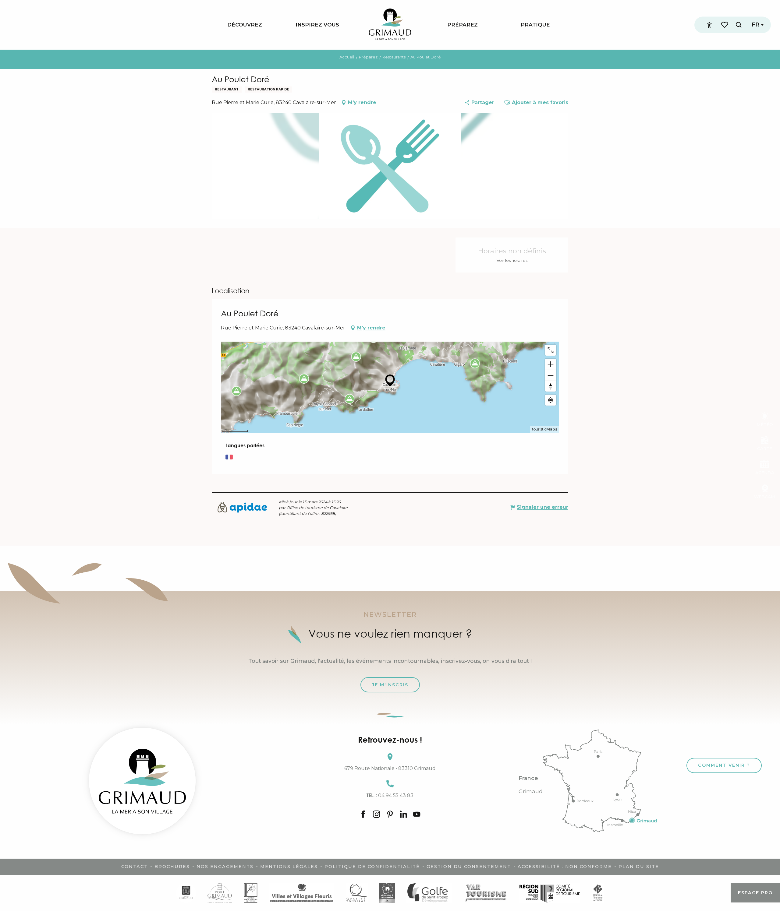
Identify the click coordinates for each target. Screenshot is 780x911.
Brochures (172, 866)
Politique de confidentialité (372, 866)
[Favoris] (725, 25)
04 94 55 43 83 (390, 795)
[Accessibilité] (709, 25)
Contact (134, 866)
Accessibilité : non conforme (565, 866)
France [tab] (528, 778)
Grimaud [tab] (531, 791)
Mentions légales (289, 866)
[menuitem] (244, 25)
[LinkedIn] (403, 815)
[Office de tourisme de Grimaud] (142, 781)
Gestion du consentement (469, 866)
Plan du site (639, 866)
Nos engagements (225, 866)
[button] (738, 24)
